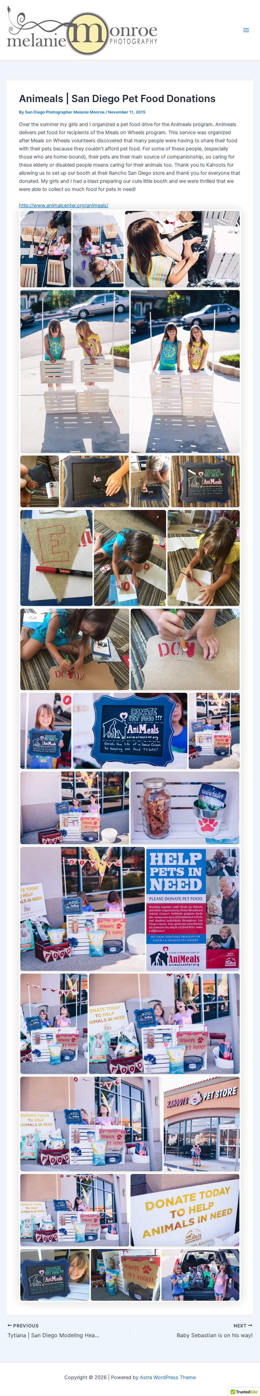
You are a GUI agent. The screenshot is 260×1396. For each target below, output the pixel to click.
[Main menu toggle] (246, 30)
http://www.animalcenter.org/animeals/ (63, 205)
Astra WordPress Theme (168, 1377)
